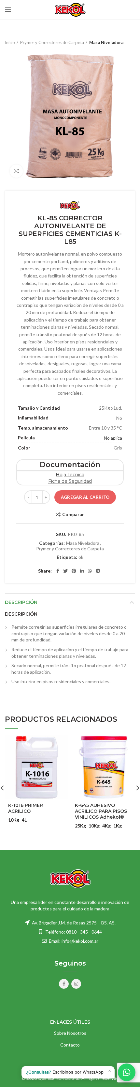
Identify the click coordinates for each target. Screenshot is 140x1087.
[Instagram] (76, 984)
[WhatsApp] (90, 571)
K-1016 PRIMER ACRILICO (25, 808)
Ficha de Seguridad (70, 481)
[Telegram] (98, 571)
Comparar (73, 514)
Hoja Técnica (70, 475)
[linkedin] (82, 571)
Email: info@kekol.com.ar (73, 941)
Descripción (21, 602)
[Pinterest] (74, 571)
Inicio (10, 42)
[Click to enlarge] (16, 171)
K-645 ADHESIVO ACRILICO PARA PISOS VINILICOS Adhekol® (101, 811)
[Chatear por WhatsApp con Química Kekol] (126, 1072)
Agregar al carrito (85, 497)
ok (80, 557)
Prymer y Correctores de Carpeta (52, 42)
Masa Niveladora (106, 42)
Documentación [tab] (70, 464)
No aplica (113, 438)
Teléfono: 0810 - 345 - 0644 (73, 932)
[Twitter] (65, 571)
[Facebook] (57, 571)
